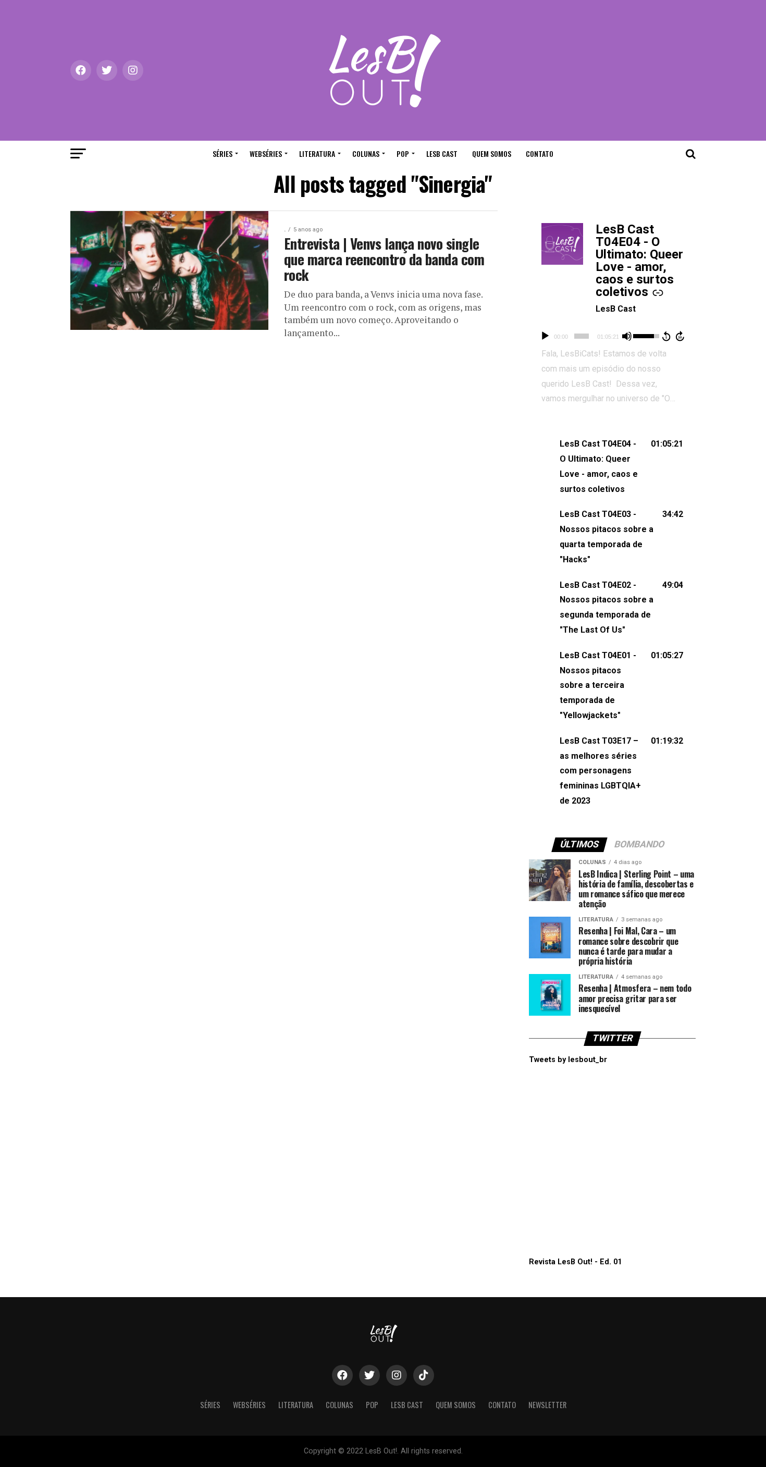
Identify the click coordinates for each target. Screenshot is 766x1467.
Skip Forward (680, 336)
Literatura (317, 153)
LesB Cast (442, 153)
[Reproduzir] (545, 336)
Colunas (365, 153)
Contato (539, 153)
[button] (612, 467)
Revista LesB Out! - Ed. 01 (575, 1262)
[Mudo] (627, 336)
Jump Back (666, 336)
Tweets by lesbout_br (568, 1059)
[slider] (581, 336)
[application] (612, 336)
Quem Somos (491, 153)
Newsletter (547, 1404)
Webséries (266, 153)
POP (403, 153)
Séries (222, 153)
